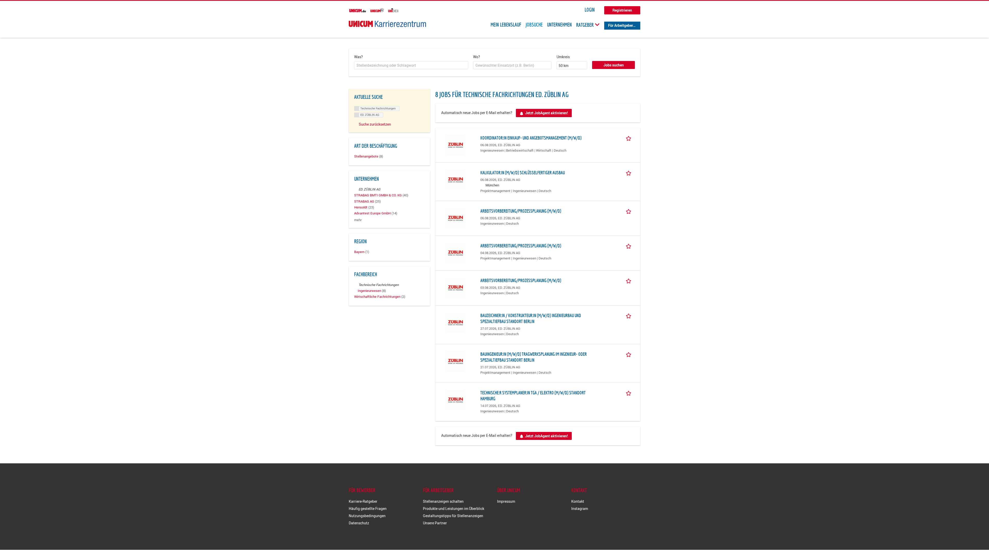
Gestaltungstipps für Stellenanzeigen (453, 515)
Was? (358, 56)
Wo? (476, 56)
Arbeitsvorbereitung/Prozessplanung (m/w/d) (520, 211)
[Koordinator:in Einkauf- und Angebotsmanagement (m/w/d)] (455, 144)
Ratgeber (585, 25)
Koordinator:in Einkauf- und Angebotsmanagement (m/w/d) (531, 138)
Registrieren (622, 10)
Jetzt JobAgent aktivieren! (546, 112)
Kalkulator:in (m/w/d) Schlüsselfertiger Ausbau (522, 172)
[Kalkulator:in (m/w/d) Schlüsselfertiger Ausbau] (455, 179)
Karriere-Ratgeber (363, 501)
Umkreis (563, 56)
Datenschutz (359, 522)
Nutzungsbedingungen (367, 515)
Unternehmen (559, 25)
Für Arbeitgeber (620, 25)
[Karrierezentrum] (387, 24)
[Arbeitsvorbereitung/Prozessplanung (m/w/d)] (455, 217)
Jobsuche (534, 25)
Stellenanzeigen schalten (443, 501)
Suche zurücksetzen (375, 124)
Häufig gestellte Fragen (368, 508)
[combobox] (411, 65)
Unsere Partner (435, 522)
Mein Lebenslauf (506, 25)
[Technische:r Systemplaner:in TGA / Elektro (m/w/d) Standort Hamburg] (455, 399)
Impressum (506, 501)
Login (590, 10)
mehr (358, 220)
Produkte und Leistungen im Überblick (453, 508)
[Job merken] (629, 137)
